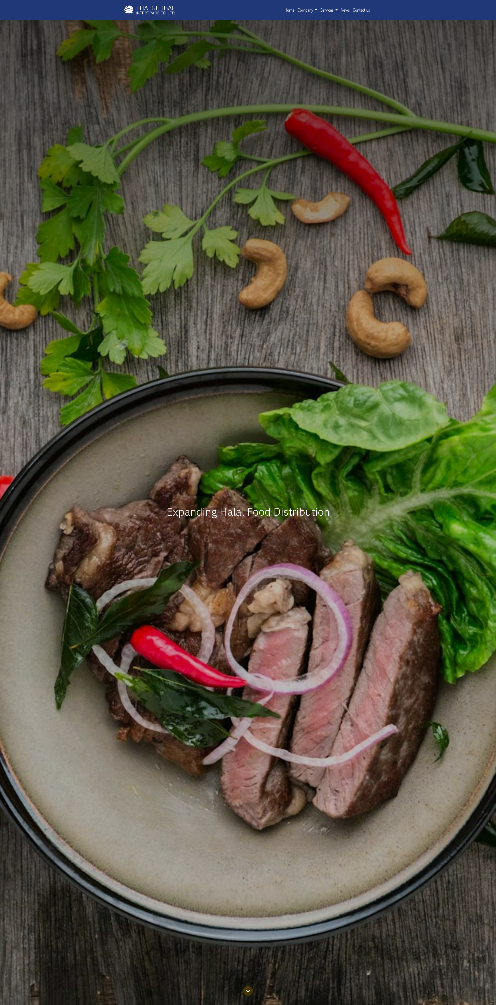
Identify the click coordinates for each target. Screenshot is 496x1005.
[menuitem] (289, 10)
